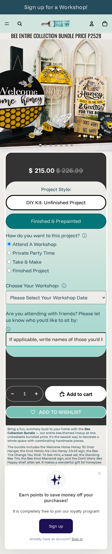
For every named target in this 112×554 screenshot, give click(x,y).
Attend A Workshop (34, 244)
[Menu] (7, 24)
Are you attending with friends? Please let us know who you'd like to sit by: (53, 316)
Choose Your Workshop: (32, 286)
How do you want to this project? (43, 235)
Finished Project (31, 271)
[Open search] (19, 23)
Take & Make (27, 262)
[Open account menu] (91, 23)
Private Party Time (34, 253)
